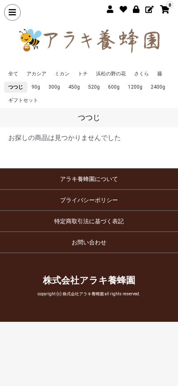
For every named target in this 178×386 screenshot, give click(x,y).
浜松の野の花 (111, 74)
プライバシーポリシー (89, 200)
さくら (141, 74)
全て (13, 74)
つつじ (15, 87)
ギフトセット (23, 100)
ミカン (62, 74)
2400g (158, 87)
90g (35, 87)
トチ (83, 74)
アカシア (36, 74)
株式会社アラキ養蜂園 (89, 280)
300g (54, 87)
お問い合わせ (89, 242)
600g (114, 87)
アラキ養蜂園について (89, 179)
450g (74, 87)
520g (94, 87)
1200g (135, 87)
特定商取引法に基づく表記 (89, 221)
